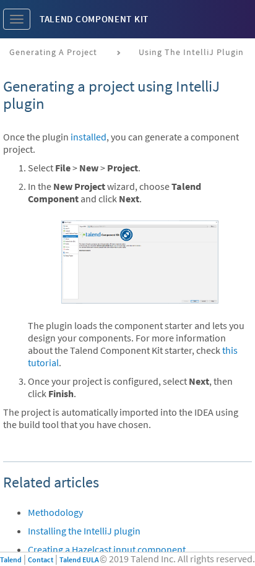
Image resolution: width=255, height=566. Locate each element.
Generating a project (53, 52)
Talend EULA (79, 559)
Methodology (55, 512)
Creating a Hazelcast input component (107, 549)
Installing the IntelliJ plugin (84, 531)
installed (88, 137)
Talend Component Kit (94, 19)
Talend (11, 559)
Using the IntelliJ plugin (191, 52)
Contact (40, 559)
